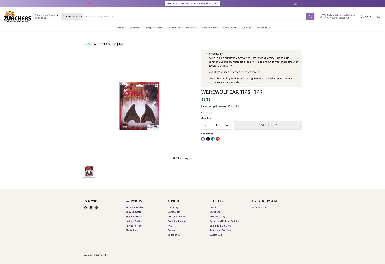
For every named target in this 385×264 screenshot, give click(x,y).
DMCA (213, 207)
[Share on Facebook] (203, 139)
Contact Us (174, 211)
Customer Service (177, 216)
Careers (172, 230)
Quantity (206, 118)
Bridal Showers (134, 216)
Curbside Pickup (177, 221)
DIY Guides (132, 230)
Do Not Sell (216, 234)
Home (87, 44)
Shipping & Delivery (220, 225)
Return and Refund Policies (224, 221)
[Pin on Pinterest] (218, 139)
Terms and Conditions (221, 230)
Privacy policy (217, 216)
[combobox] (194, 16)
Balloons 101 (174, 234)
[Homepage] (17, 16)
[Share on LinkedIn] (213, 139)
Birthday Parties (134, 207)
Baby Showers (133, 211)
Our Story (173, 207)
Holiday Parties (134, 221)
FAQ (170, 225)
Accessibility (259, 207)
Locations (215, 211)
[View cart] (378, 16)
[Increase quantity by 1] (227, 125)
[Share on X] (208, 139)
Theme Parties (134, 225)
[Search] (310, 16)
